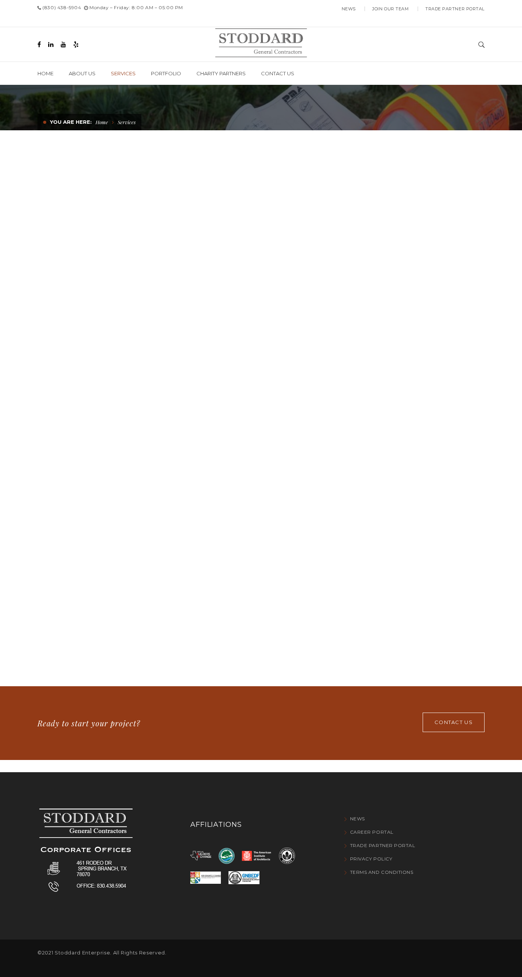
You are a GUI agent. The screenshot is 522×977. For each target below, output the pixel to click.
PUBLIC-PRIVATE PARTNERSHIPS (99, 512)
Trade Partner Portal (455, 8)
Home (102, 122)
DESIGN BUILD (370, 504)
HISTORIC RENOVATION (388, 270)
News (349, 8)
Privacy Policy (371, 859)
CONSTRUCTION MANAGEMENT (250, 270)
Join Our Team (390, 8)
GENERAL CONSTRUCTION (87, 270)
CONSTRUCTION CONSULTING (246, 512)
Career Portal (372, 832)
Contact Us (453, 722)
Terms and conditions (381, 872)
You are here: (71, 122)
